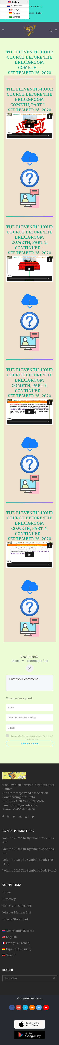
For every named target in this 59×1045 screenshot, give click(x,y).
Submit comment (29, 743)
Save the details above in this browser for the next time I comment (32, 737)
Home (6, 892)
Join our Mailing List (16, 912)
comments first (37, 661)
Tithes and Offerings (17, 906)
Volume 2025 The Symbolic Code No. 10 (29, 870)
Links (39, 13)
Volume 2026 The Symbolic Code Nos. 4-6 (28, 840)
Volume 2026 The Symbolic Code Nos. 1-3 (28, 851)
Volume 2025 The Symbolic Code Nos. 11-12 (28, 862)
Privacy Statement (15, 919)
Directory (9, 899)
